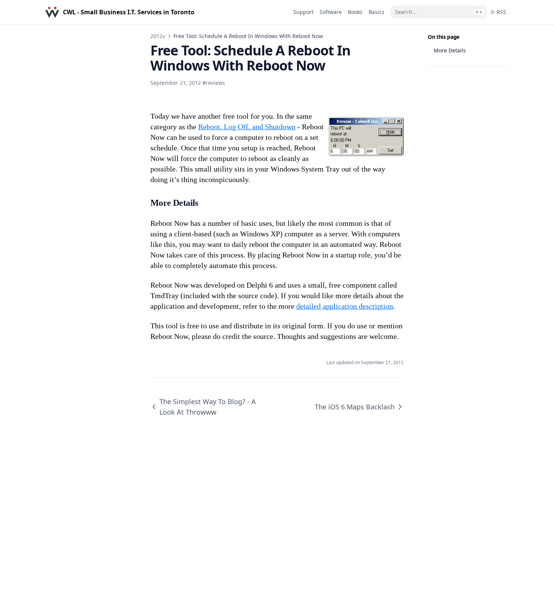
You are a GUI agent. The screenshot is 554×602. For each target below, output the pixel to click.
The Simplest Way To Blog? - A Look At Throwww (207, 407)
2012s (157, 36)
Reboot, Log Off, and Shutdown (246, 127)
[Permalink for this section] (205, 203)
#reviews (213, 82)
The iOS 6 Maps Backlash (355, 406)
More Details (450, 50)
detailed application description (344, 306)
